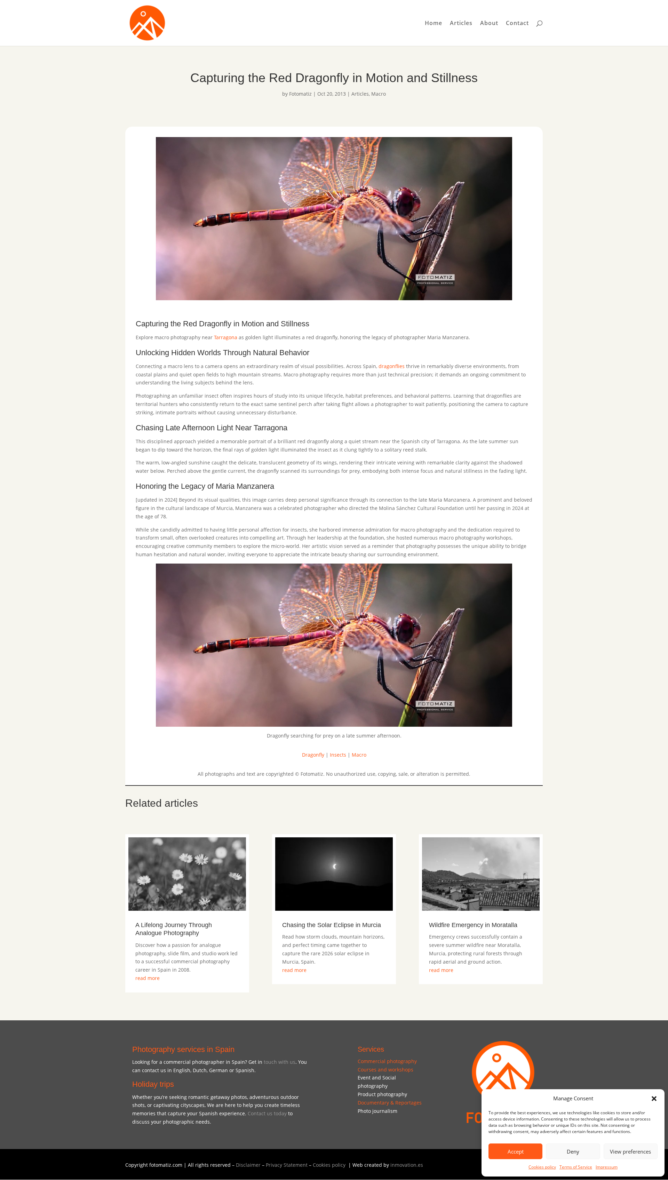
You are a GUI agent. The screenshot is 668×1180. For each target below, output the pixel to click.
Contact (517, 24)
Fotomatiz (300, 93)
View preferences (630, 1151)
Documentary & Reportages (390, 1102)
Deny (573, 1151)
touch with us (279, 1062)
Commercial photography (387, 1061)
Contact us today (267, 1113)
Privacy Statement (287, 1165)
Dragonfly (313, 754)
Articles (461, 24)
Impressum (607, 1167)
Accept (516, 1151)
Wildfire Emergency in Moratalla (473, 925)
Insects (338, 754)
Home (433, 24)
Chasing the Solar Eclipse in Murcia (331, 925)
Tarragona (225, 337)
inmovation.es (406, 1165)
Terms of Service (575, 1167)
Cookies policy (542, 1167)
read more (147, 978)
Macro (378, 93)
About (489, 24)
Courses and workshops (385, 1069)
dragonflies (392, 366)
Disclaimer (248, 1165)
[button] (654, 1098)
